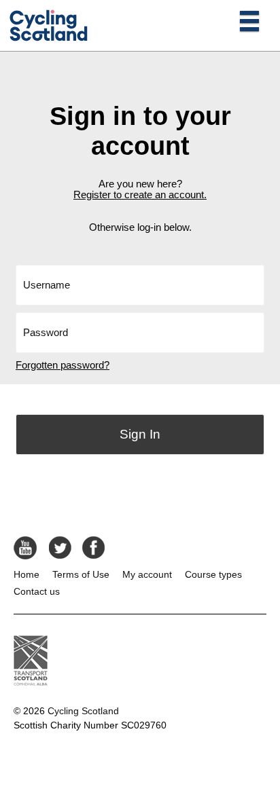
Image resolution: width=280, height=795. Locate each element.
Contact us (37, 591)
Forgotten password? (62, 365)
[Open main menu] (249, 20)
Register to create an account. (140, 194)
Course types (213, 574)
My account (147, 574)
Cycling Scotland (83, 710)
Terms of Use (80, 574)
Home (26, 574)
